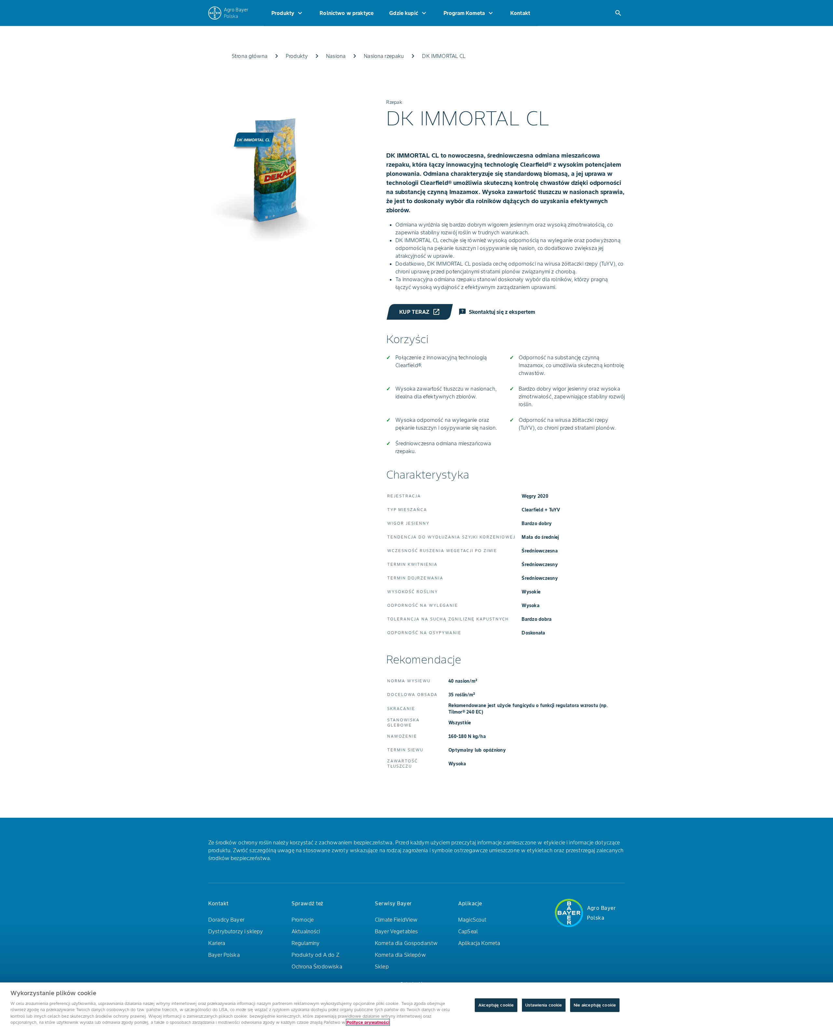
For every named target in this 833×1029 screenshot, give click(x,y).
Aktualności (306, 931)
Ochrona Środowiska (317, 966)
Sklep (382, 966)
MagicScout (472, 919)
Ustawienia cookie (543, 1005)
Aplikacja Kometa (479, 943)
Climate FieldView (396, 919)
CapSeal (468, 931)
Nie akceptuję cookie (595, 1005)
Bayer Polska (224, 955)
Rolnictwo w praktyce (347, 13)
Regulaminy (306, 943)
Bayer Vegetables (396, 931)
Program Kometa (469, 13)
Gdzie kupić (408, 13)
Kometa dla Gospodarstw (406, 943)
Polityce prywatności (368, 1022)
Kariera (216, 943)
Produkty (287, 13)
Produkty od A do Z (315, 955)
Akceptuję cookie (496, 1005)
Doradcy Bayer (226, 919)
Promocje (303, 919)
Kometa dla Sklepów (400, 955)
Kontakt (520, 13)
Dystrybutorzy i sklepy (235, 931)
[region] (416, 1005)
